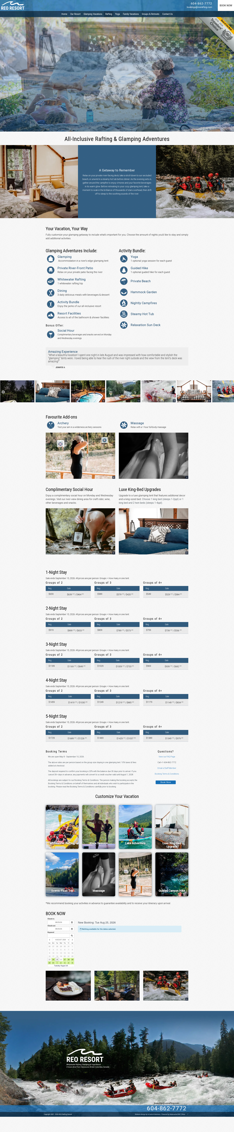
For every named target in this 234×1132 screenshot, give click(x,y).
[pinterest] (73, 1108)
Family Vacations (131, 14)
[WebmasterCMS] (187, 1114)
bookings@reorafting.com (199, 7)
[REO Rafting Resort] (12, 5)
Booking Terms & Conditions (167, 774)
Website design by (147, 1114)
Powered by (173, 1114)
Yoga (117, 14)
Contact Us (167, 14)
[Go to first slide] (230, 65)
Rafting (108, 14)
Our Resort (75, 14)
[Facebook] (63, 1108)
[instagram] (68, 1108)
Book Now (166, 782)
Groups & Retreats (150, 14)
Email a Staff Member (167, 768)
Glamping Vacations (93, 14)
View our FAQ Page (167, 757)
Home (64, 14)
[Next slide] (230, 392)
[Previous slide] (3, 65)
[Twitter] (58, 1108)
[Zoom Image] (17, 391)
